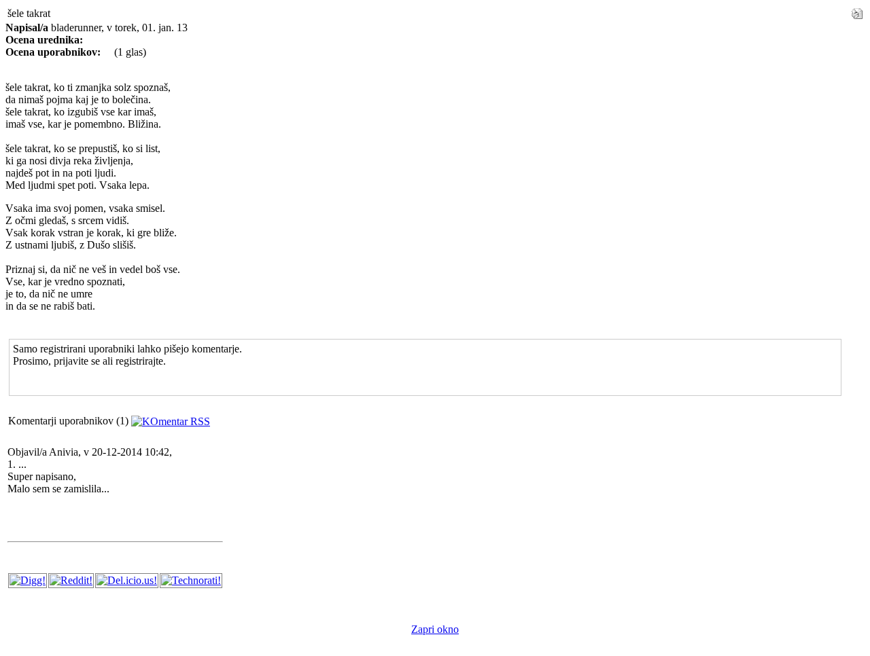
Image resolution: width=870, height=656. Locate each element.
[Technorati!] (191, 580)
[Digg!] (27, 580)
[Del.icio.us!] (126, 580)
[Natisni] (857, 10)
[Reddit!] (71, 580)
